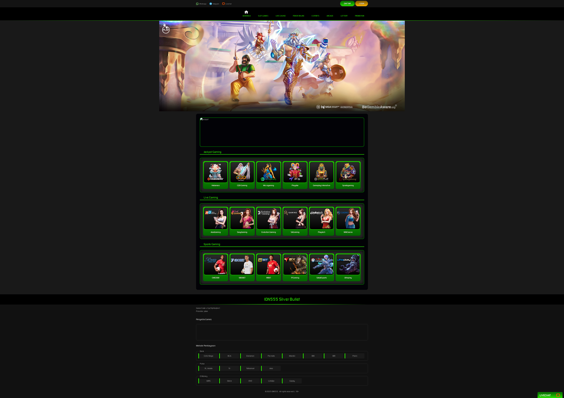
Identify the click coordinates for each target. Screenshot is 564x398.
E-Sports (315, 16)
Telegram (215, 4)
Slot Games (263, 16)
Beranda (247, 16)
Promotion (359, 16)
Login (361, 3)
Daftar (347, 3)
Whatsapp (202, 4)
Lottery (344, 16)
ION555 (275, 391)
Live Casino (281, 16)
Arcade (330, 16)
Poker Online (298, 16)
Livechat (228, 4)
